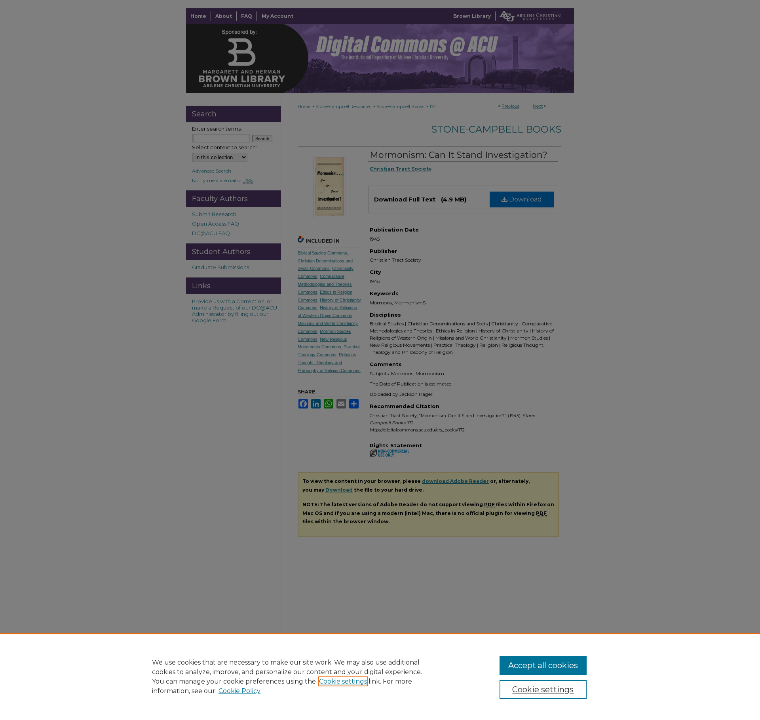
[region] (380, 676)
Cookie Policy (239, 691)
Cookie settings (343, 681)
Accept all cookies (543, 665)
